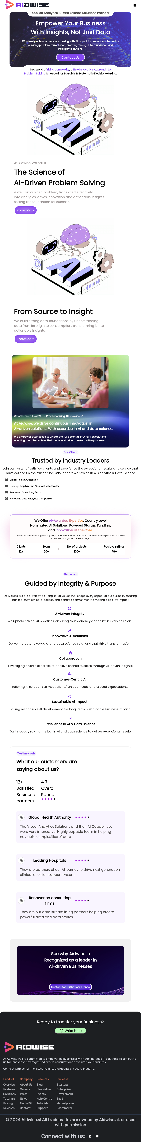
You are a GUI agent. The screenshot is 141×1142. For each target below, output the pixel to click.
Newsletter (44, 1089)
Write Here (73, 1031)
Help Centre (44, 1098)
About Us (26, 1084)
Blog (40, 1084)
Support (42, 1108)
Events (41, 1094)
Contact (25, 1108)
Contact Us (70, 57)
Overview (9, 1084)
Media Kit (26, 1103)
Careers (25, 1089)
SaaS (60, 1098)
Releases (9, 1108)
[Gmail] (97, 1136)
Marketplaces (65, 1103)
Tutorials (9, 1098)
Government (65, 1094)
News (23, 1098)
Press (23, 1094)
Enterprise (64, 1089)
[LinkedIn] (90, 1136)
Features (9, 1089)
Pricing (8, 1103)
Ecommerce (65, 1108)
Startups (62, 1084)
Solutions (9, 1094)
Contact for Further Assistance (70, 987)
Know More (26, 210)
